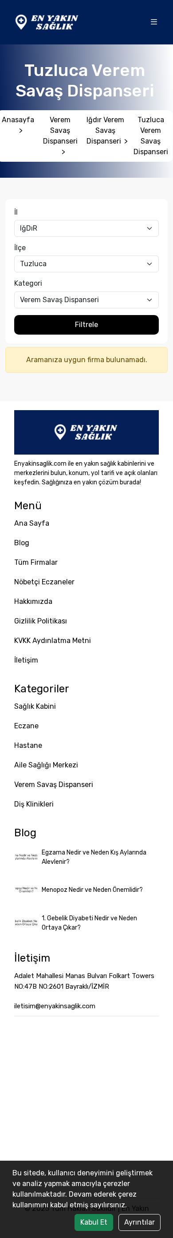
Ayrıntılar (139, 1222)
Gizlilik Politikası (40, 621)
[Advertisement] (86, 1107)
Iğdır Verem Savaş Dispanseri (107, 130)
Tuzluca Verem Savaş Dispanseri (151, 136)
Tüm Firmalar (36, 562)
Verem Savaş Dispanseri (60, 136)
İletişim (26, 660)
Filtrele (86, 324)
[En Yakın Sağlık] (47, 21)
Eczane (26, 726)
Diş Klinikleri (34, 804)
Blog (21, 543)
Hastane (28, 745)
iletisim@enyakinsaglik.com (54, 1006)
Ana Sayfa (31, 523)
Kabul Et (93, 1222)
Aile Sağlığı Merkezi (46, 765)
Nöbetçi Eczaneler (44, 582)
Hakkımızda (33, 601)
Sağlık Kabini (35, 706)
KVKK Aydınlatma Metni (52, 640)
